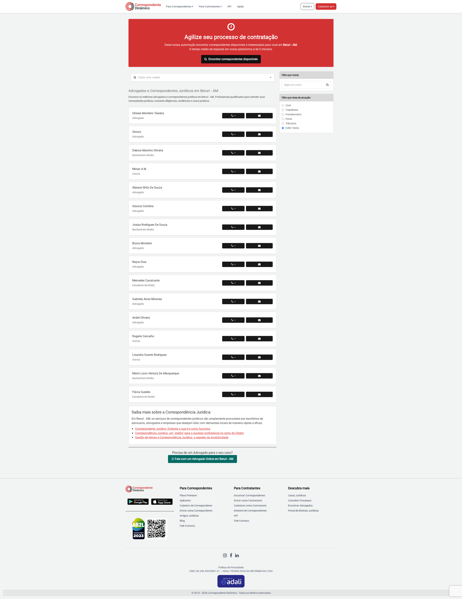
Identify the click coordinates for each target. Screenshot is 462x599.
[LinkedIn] (237, 555)
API (229, 6)
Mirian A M (139, 169)
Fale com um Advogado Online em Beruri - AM (203, 459)
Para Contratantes (210, 6)
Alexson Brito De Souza (147, 187)
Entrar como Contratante (248, 500)
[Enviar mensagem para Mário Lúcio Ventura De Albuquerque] (259, 376)
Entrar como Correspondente (196, 510)
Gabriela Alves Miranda (147, 299)
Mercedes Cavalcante (146, 280)
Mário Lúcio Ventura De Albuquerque (155, 373)
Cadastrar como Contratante (250, 505)
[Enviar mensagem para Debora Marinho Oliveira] (259, 153)
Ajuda (240, 6)
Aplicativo (185, 500)
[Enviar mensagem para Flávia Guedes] (259, 394)
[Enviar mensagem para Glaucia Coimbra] (259, 208)
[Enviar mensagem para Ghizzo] (259, 134)
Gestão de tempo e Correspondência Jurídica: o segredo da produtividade (181, 437)
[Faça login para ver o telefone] (233, 115)
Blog (182, 520)
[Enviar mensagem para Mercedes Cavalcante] (259, 283)
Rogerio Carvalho (143, 336)
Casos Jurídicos (297, 495)
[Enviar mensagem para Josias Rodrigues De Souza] (259, 227)
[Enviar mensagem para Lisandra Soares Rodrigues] (259, 357)
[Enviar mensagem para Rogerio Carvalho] (259, 338)
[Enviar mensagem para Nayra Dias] (259, 264)
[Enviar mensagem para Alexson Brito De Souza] (259, 190)
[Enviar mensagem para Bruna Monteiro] (259, 245)
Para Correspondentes (179, 6)
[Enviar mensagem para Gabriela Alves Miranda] (259, 301)
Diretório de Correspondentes (250, 510)
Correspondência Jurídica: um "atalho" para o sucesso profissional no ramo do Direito (189, 433)
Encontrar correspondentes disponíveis (233, 59)
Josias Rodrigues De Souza (149, 224)
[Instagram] (225, 555)
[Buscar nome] (327, 84)
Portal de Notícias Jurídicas (303, 510)
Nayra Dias (139, 262)
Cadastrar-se (326, 6)
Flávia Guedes (141, 392)
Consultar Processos (299, 500)
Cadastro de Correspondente (196, 505)
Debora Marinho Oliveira (147, 150)
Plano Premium (188, 495)
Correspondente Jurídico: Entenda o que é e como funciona (172, 428)
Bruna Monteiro (142, 243)
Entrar (307, 6)
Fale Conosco (187, 525)
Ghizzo (136, 132)
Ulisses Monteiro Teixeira (148, 113)
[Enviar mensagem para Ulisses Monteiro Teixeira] (259, 115)
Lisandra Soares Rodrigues (149, 355)
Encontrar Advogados (300, 505)
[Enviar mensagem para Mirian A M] (259, 171)
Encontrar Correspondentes (249, 495)
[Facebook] (231, 555)
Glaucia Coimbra (143, 206)
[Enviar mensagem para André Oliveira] (259, 320)
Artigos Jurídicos (189, 515)
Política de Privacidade (231, 567)
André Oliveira (141, 317)
